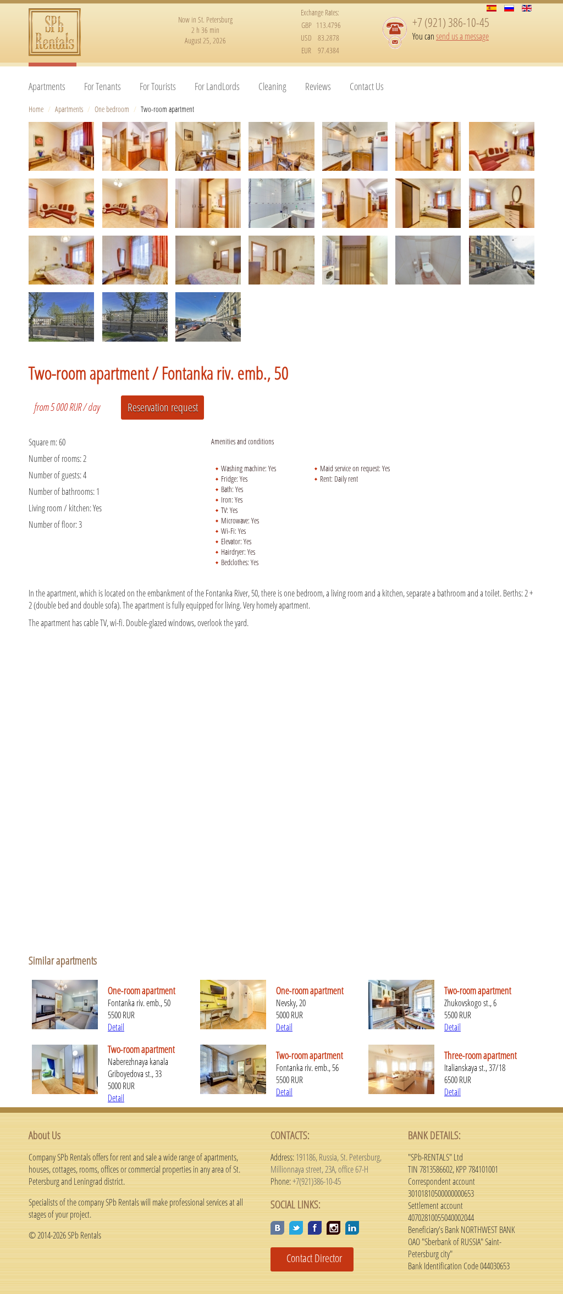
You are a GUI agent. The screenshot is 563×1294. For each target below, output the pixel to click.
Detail (116, 1027)
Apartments (47, 86)
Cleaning (272, 86)
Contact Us (367, 86)
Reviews (318, 86)
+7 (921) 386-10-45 (450, 22)
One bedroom (112, 109)
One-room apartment (141, 990)
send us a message (462, 36)
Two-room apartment (477, 990)
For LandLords (217, 86)
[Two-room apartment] (61, 146)
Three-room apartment (480, 1055)
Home (36, 109)
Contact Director (310, 1258)
